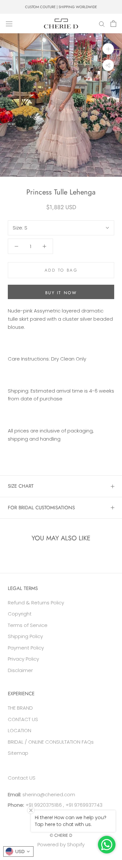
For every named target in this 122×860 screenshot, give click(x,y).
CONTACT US (23, 719)
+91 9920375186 (43, 804)
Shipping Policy (25, 636)
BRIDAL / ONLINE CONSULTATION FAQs (51, 741)
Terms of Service (27, 625)
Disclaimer (20, 670)
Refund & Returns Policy (36, 602)
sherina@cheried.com (48, 794)
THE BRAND (20, 707)
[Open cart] (113, 23)
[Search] (102, 23)
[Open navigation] (9, 23)
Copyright (20, 613)
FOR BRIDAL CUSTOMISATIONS (41, 507)
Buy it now (61, 293)
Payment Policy (26, 647)
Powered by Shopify (61, 844)
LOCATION (19, 730)
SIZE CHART (21, 486)
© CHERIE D (61, 835)
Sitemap (18, 753)
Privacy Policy (23, 658)
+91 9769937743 (83, 804)
